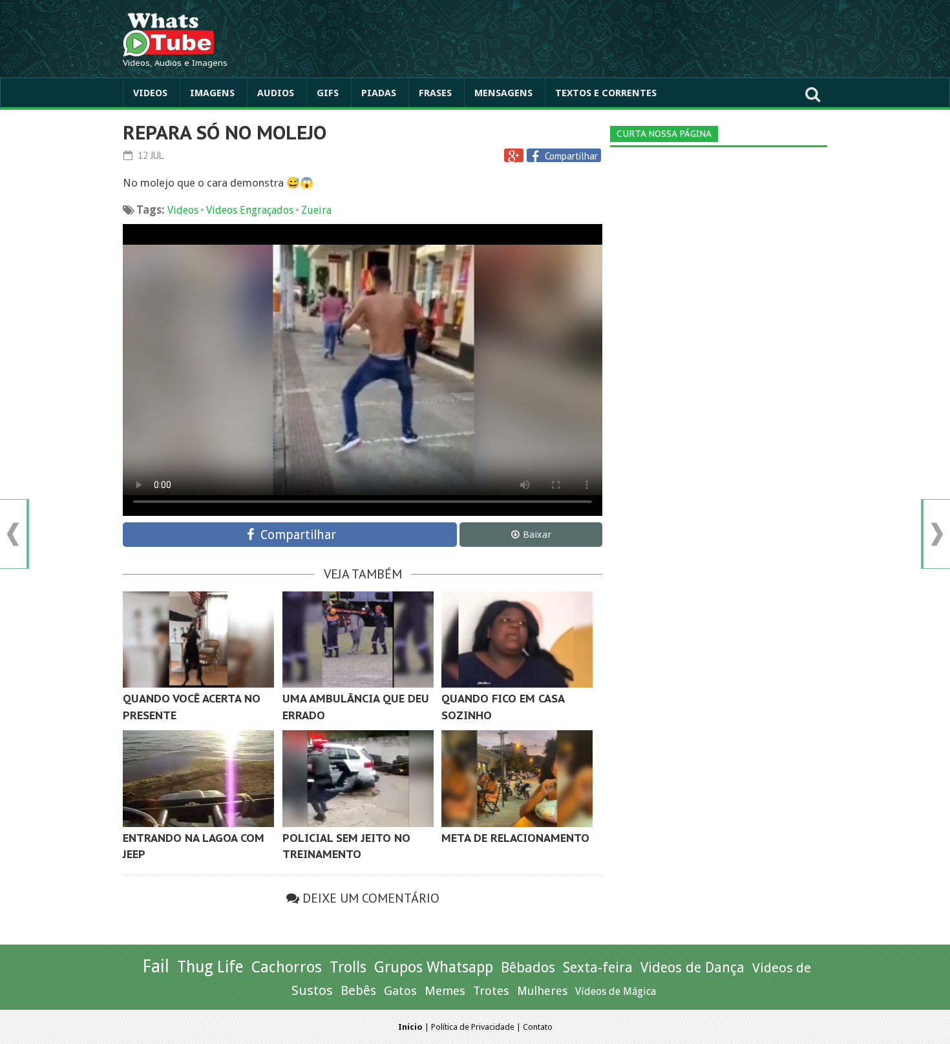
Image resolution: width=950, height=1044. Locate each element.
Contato (538, 1027)
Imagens (212, 93)
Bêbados (528, 967)
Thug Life (210, 966)
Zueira (316, 210)
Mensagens (503, 93)
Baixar (537, 534)
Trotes (491, 991)
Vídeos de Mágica (615, 991)
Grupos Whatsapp (433, 967)
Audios (275, 93)
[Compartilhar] (537, 156)
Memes (445, 990)
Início (410, 1027)
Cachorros (286, 967)
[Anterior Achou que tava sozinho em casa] (12, 534)
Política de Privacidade (472, 1027)
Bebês (358, 990)
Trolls (348, 967)
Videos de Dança (692, 967)
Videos (150, 93)
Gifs (328, 93)
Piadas (378, 93)
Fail (155, 966)
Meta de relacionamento (515, 838)
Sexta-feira (598, 967)
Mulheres (542, 991)
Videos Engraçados (249, 210)
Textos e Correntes (606, 93)
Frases (435, 93)
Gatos (400, 990)
